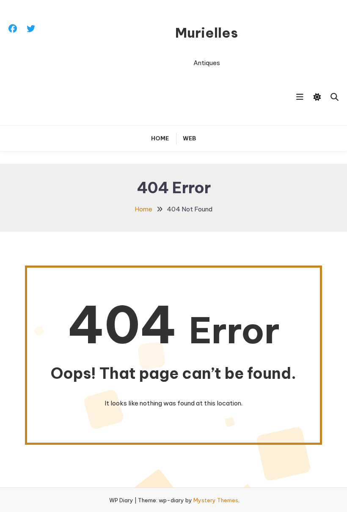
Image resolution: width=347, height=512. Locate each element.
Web (189, 138)
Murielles (206, 32)
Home (160, 138)
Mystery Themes (215, 500)
